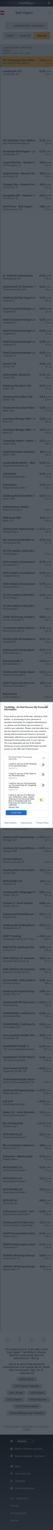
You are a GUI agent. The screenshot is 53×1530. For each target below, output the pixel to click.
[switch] (42, 764)
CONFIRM (16, 813)
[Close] (47, 707)
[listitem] (26, 758)
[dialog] (26, 765)
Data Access (26, 823)
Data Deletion (10, 823)
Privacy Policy (42, 823)
